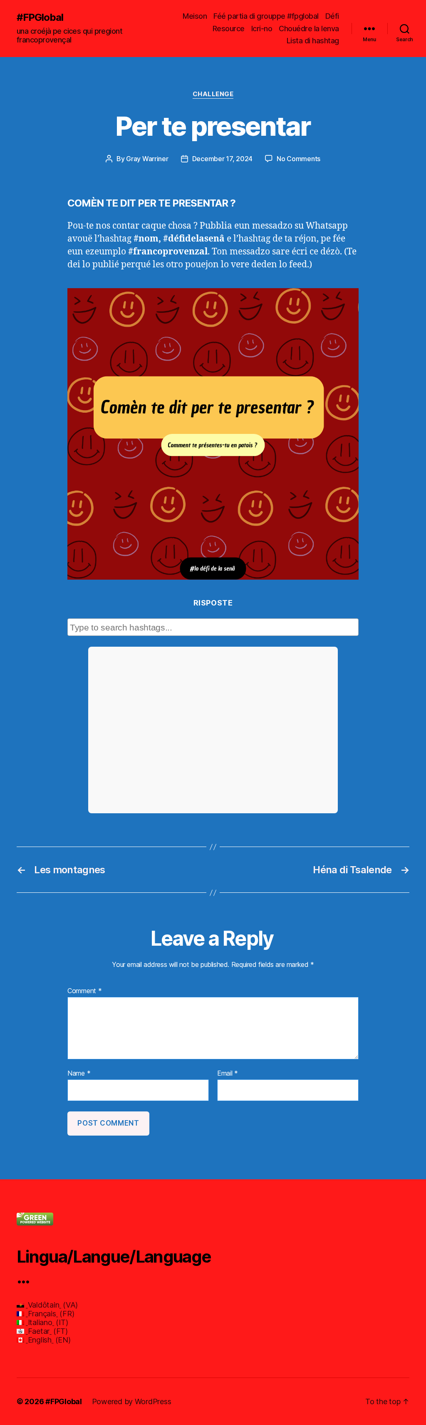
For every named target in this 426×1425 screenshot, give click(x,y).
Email (227, 1073)
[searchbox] (214, 627)
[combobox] (213, 627)
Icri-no (261, 28)
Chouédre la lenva (309, 28)
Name (78, 1073)
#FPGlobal (40, 17)
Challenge (213, 94)
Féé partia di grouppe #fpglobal (266, 16)
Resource (229, 28)
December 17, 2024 (222, 158)
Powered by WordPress (131, 1401)
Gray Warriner (147, 158)
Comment (84, 991)
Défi (332, 16)
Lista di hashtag (313, 40)
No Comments (298, 158)
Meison (195, 16)
